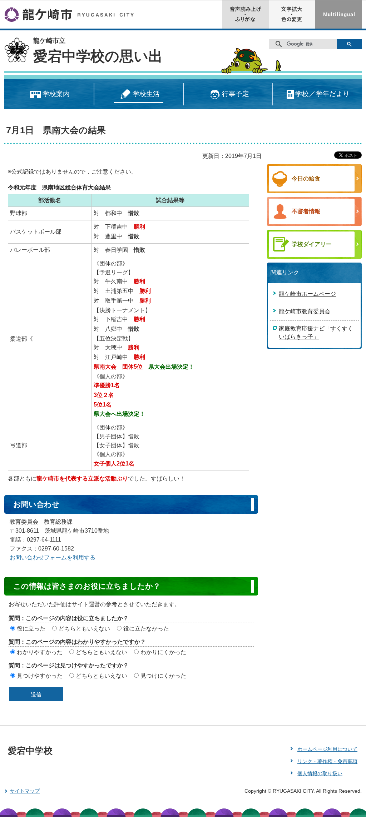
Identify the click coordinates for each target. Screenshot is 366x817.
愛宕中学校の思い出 (98, 56)
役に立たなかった (146, 629)
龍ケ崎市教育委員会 (304, 311)
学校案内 (56, 94)
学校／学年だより (322, 94)
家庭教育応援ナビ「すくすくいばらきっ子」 (316, 332)
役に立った (31, 629)
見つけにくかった (163, 676)
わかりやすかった (40, 652)
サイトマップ (25, 791)
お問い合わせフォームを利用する (52, 557)
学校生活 (146, 94)
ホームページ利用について (327, 749)
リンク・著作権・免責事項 (327, 761)
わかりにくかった (163, 652)
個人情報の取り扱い (319, 773)
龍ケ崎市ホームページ (307, 294)
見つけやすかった (40, 676)
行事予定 (235, 94)
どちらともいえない (84, 629)
